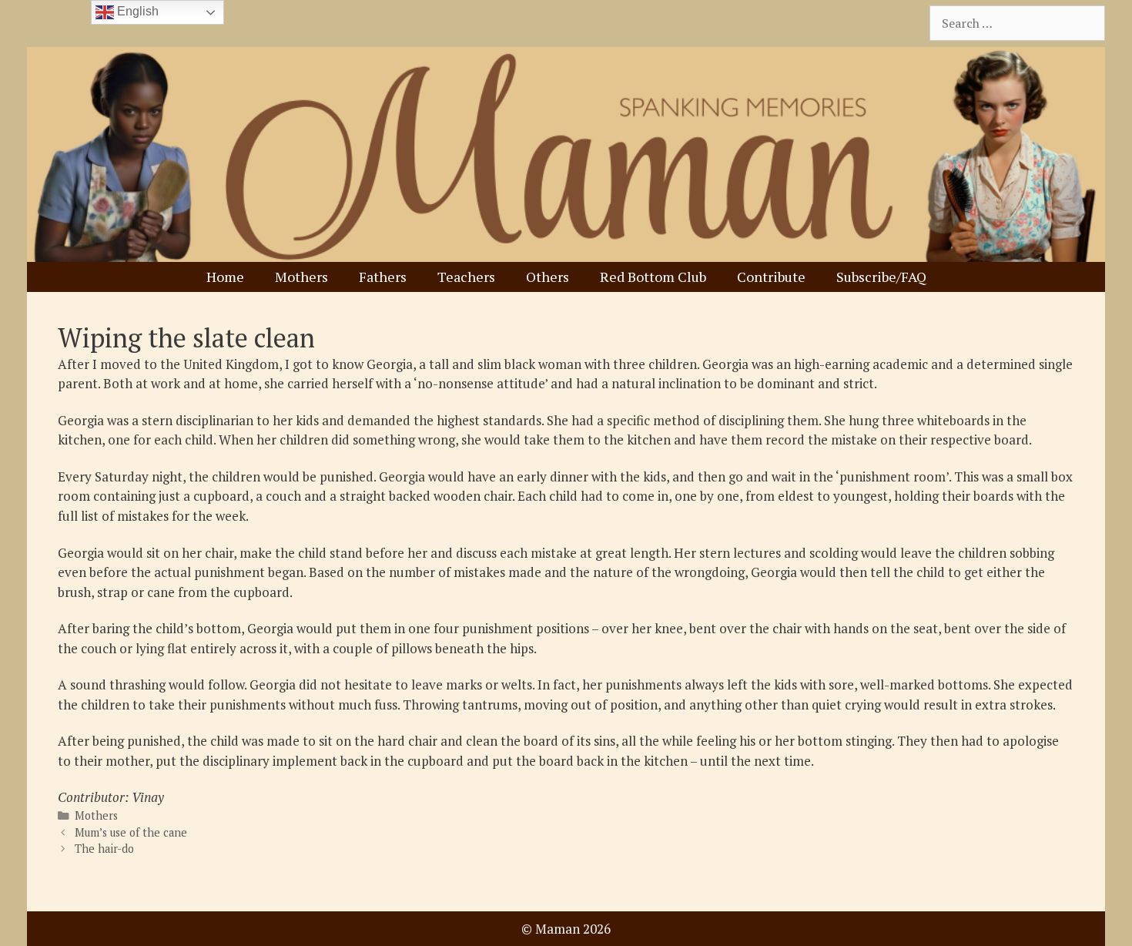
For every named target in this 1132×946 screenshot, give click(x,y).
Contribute (771, 276)
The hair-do (104, 848)
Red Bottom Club (653, 276)
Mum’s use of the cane (131, 832)
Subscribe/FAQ (881, 276)
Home (225, 276)
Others (547, 276)
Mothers (301, 276)
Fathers (383, 276)
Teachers (466, 276)
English (136, 11)
